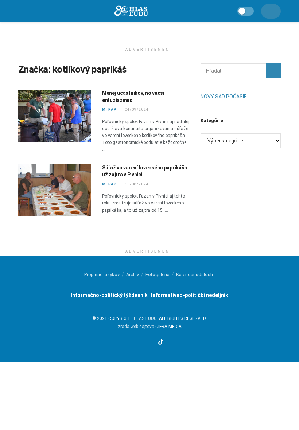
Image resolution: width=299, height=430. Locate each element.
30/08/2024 (136, 184)
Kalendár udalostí (194, 274)
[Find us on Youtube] (151, 342)
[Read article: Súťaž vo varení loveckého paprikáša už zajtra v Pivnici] (54, 190)
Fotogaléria (157, 274)
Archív (132, 274)
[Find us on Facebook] (133, 342)
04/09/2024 (136, 109)
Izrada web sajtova (135, 326)
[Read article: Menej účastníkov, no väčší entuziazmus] (54, 116)
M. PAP (109, 109)
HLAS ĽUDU (145, 318)
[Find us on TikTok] (160, 342)
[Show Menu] (21, 11)
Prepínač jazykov (102, 274)
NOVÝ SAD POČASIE (224, 96)
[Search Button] (273, 70)
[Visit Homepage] (131, 11)
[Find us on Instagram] (142, 342)
